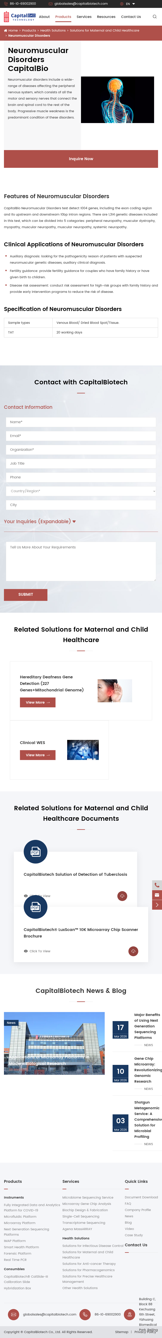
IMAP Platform (15, 1241)
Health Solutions (53, 30)
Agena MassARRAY (77, 1229)
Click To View (37, 951)
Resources (106, 17)
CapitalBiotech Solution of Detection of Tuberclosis (75, 874)
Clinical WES (32, 743)
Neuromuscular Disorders (29, 35)
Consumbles (14, 1269)
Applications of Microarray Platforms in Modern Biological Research (49, 1060)
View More (38, 702)
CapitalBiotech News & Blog (81, 991)
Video (129, 1229)
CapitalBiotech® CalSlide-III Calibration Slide (26, 1279)
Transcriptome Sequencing (83, 1222)
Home (13, 30)
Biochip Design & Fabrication (85, 1210)
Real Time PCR (15, 1259)
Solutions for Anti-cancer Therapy (89, 1263)
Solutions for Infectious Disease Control (92, 1245)
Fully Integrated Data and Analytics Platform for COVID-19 (32, 1208)
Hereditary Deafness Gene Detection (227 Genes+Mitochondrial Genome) (52, 684)
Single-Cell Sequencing (80, 1216)
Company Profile (138, 1210)
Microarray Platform (19, 1223)
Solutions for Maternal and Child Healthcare (104, 30)
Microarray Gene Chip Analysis (86, 1203)
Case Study (134, 1235)
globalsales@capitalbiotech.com (78, 3)
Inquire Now (81, 159)
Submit (25, 594)
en (128, 4)
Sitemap (121, 1332)
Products (63, 17)
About (44, 17)
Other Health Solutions (80, 1288)
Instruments (14, 1197)
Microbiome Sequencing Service (87, 1197)
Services (84, 17)
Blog (128, 1222)
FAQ (128, 1203)
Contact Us (131, 17)
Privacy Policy (145, 1332)
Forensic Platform (17, 1253)
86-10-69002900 (20, 3)
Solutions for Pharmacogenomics (88, 1270)
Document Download (141, 1197)
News (129, 1216)
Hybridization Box (17, 1288)
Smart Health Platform (21, 1247)
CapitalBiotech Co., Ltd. (42, 1332)
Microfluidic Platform (20, 1216)
